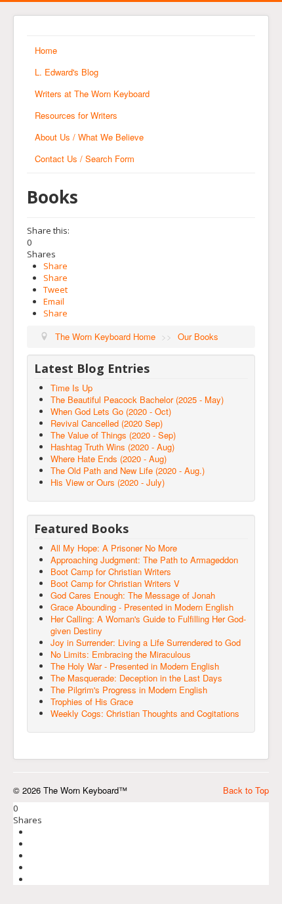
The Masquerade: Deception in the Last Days (136, 678)
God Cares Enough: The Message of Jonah (132, 595)
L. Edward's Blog (66, 72)
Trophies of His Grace (91, 701)
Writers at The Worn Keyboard (92, 93)
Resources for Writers (76, 115)
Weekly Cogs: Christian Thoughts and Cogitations (144, 713)
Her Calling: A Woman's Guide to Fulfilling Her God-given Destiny (148, 625)
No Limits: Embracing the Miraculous (120, 654)
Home (46, 50)
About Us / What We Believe (89, 137)
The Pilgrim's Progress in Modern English (128, 689)
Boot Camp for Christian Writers (110, 571)
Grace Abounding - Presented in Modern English (141, 607)
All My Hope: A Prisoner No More (113, 548)
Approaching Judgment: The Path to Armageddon (144, 559)
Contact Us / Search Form (84, 158)
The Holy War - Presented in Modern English (134, 666)
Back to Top (246, 790)
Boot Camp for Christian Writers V (115, 583)
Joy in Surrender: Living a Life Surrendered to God (145, 642)
